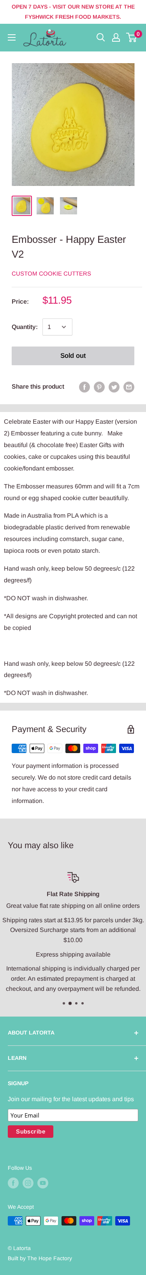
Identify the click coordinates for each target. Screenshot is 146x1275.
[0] (132, 37)
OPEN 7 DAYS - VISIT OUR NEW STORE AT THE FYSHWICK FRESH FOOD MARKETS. (73, 12)
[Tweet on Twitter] (114, 387)
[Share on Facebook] (84, 387)
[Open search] (101, 37)
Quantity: (25, 327)
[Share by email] (128, 387)
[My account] (116, 37)
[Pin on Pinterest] (99, 387)
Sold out (73, 355)
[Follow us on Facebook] (13, 1182)
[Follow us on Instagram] (28, 1182)
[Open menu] (12, 37)
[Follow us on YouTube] (42, 1182)
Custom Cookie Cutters (51, 273)
